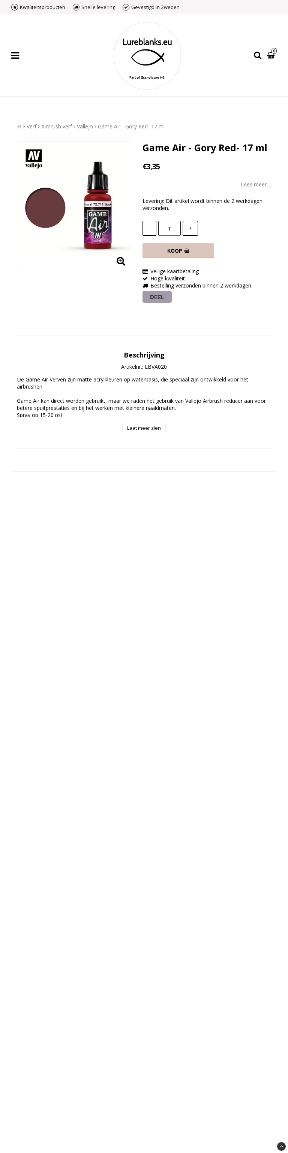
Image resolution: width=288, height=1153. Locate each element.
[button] (272, 55)
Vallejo (85, 126)
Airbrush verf (56, 126)
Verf (31, 126)
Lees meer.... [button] (256, 184)
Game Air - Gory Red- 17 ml (131, 126)
